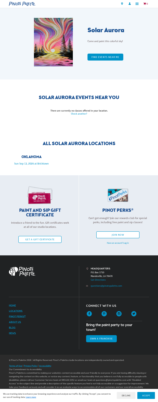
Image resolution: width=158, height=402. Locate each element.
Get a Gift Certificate (40, 239)
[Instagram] (119, 314)
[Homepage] (22, 4)
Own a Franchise (101, 338)
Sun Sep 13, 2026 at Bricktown (31, 163)
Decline (126, 395)
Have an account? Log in (118, 243)
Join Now (118, 234)
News (12, 333)
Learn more (31, 397)
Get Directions (98, 279)
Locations (16, 311)
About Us (15, 322)
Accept (146, 395)
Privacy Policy (30, 366)
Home (12, 305)
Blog (12, 327)
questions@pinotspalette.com (106, 285)
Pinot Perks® (17, 316)
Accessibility (45, 366)
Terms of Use (15, 366)
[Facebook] (89, 314)
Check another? (79, 113)
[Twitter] (134, 314)
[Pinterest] (104, 314)
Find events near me (105, 57)
